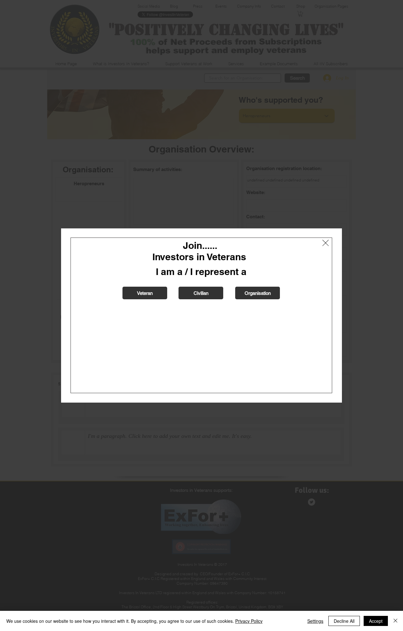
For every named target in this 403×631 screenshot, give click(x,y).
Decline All (344, 621)
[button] (325, 243)
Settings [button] (315, 621)
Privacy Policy (249, 621)
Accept (376, 621)
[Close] (395, 621)
